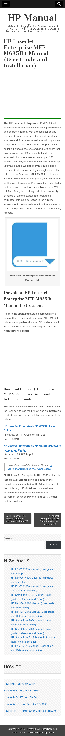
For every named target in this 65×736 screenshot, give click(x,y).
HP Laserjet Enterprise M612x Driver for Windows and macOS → (49, 520)
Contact (22, 732)
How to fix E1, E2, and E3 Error (21, 690)
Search (8, 538)
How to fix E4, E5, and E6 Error (21, 697)
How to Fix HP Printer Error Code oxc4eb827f (30, 710)
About (14, 732)
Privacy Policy (47, 732)
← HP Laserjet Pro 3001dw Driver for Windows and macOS (17, 519)
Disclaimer (33, 732)
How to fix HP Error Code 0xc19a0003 (25, 704)
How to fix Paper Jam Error (19, 683)
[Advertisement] (32, 95)
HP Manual (32, 17)
